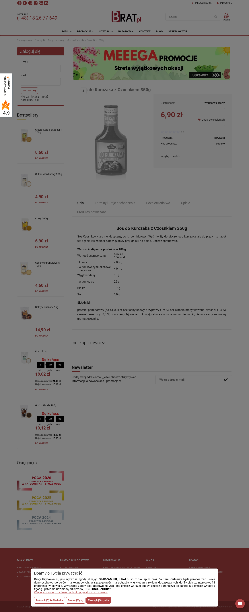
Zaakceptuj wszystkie (98, 600)
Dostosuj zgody (75, 600)
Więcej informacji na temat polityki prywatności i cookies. (71, 592)
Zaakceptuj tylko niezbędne (49, 600)
